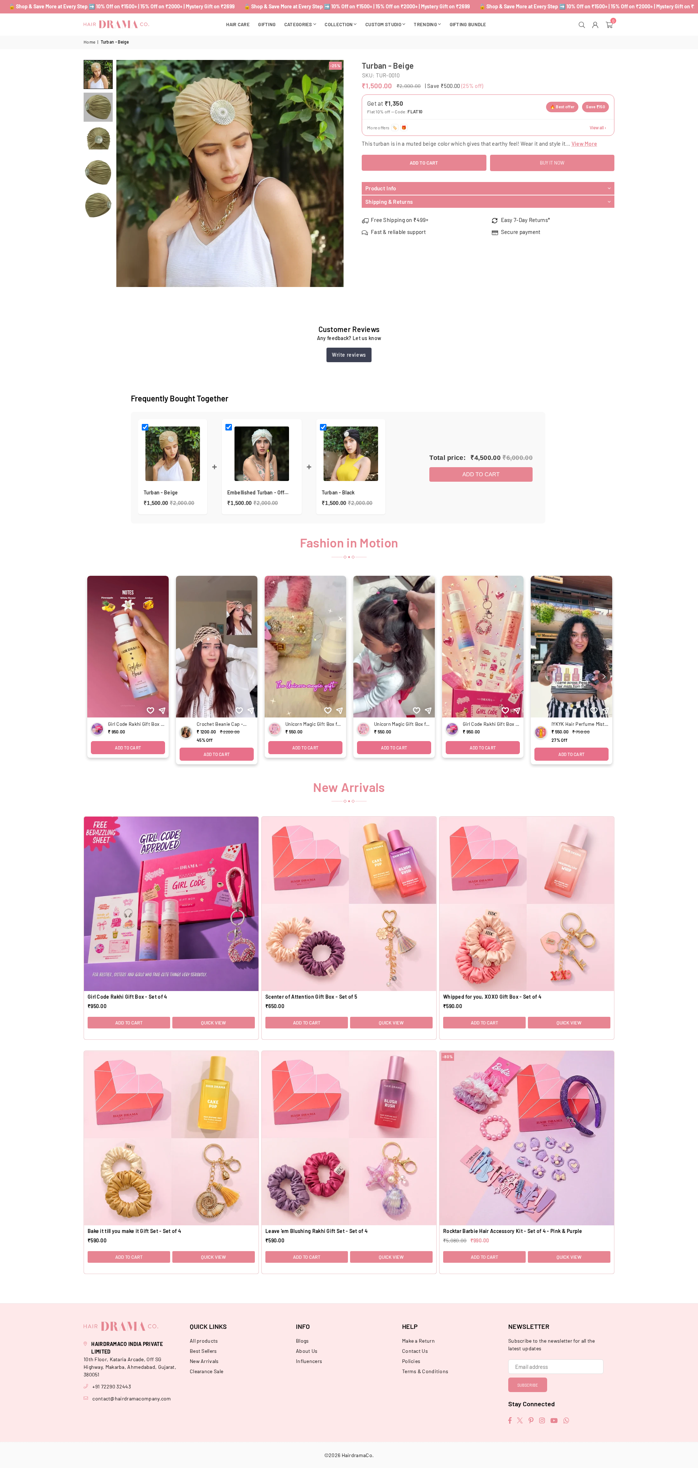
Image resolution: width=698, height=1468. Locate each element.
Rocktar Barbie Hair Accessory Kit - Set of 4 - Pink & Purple (512, 1231)
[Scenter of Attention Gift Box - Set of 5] (349, 904)
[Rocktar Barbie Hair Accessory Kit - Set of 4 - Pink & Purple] (527, 1138)
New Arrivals (204, 1361)
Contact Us (415, 1351)
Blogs (302, 1341)
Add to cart (481, 474)
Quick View (213, 1023)
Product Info (380, 188)
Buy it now (552, 163)
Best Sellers (203, 1351)
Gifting (267, 24)
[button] (610, 24)
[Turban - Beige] (98, 74)
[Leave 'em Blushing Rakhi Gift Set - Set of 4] (349, 1138)
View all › (598, 127)
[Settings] (596, 24)
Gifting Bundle (468, 24)
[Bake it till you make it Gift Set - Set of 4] (171, 1138)
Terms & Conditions (425, 1371)
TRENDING (425, 24)
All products (204, 1341)
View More (584, 143)
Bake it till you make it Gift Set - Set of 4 (134, 1231)
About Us (306, 1351)
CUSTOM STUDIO (383, 24)
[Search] (583, 24)
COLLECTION (339, 24)
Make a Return (418, 1341)
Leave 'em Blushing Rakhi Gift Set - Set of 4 (316, 1231)
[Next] (333, 173)
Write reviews (349, 355)
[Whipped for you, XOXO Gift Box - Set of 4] (527, 904)
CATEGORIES (298, 24)
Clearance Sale (206, 1371)
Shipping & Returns (389, 201)
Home (89, 41)
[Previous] (126, 173)
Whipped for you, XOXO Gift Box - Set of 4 (492, 997)
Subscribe (527, 1385)
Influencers (309, 1361)
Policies (411, 1361)
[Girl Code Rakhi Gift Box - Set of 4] (171, 904)
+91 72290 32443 (111, 1386)
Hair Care (238, 24)
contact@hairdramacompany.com (131, 1398)
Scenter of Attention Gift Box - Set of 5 (311, 997)
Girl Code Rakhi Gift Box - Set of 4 (127, 997)
